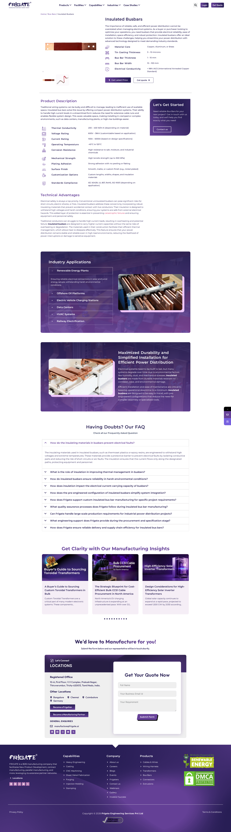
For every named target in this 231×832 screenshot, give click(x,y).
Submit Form (147, 717)
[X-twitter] (73, 732)
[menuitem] (65, 5)
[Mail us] (227, 414)
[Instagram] (63, 732)
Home (43, 14)
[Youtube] (68, 732)
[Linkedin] (52, 732)
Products (146, 756)
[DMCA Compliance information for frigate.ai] (112, 822)
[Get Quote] (227, 421)
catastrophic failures (115, 213)
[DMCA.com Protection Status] (199, 785)
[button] (195, 5)
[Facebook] (57, 732)
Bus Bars (52, 14)
